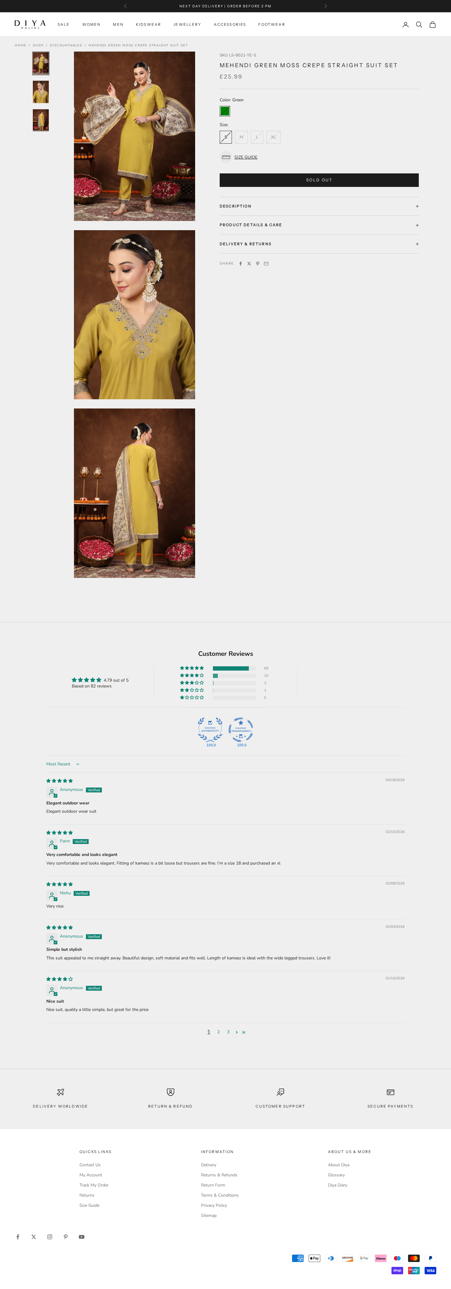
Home (20, 45)
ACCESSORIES (230, 24)
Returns (86, 1195)
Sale (64, 24)
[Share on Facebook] (240, 263)
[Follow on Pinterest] (66, 1237)
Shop (38, 45)
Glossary (336, 1175)
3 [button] (228, 1032)
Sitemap (209, 1215)
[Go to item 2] (40, 92)
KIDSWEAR (148, 24)
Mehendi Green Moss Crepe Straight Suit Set (138, 45)
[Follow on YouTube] (82, 1237)
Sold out (319, 179)
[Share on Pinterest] (257, 263)
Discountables (66, 45)
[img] (59, 781)
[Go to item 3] (40, 120)
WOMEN (91, 24)
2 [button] (218, 1032)
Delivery (208, 1165)
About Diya (338, 1165)
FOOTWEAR (271, 24)
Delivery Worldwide (60, 1106)
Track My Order (94, 1185)
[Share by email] (266, 263)
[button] (319, 157)
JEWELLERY (187, 24)
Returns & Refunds (219, 1175)
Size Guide (89, 1205)
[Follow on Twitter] (34, 1237)
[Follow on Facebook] (18, 1237)
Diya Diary (337, 1185)
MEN (118, 24)
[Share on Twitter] (249, 263)
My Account (90, 1175)
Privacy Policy (214, 1205)
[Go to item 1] (40, 63)
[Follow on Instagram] (50, 1237)
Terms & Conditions (220, 1195)
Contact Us (90, 1165)
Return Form (213, 1185)
